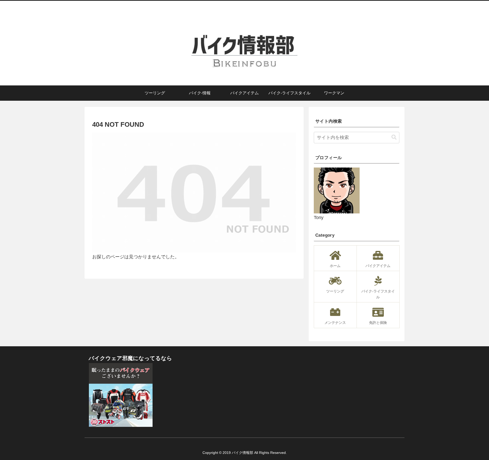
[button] (394, 137)
